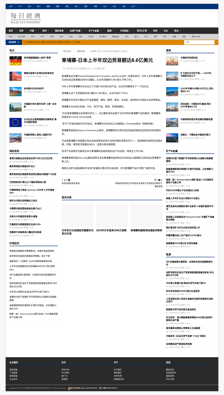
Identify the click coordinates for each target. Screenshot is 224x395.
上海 (10, 6)
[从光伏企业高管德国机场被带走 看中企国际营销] (15, 122)
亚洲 (61, 37)
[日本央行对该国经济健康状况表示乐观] (78, 215)
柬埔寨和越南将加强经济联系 (146, 230)
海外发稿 (13, 369)
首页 (11, 30)
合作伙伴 (118, 376)
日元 (146, 37)
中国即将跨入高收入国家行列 (38, 134)
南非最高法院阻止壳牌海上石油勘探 (183, 328)
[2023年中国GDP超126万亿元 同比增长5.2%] (172, 91)
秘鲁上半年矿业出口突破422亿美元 (183, 198)
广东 (19, 6)
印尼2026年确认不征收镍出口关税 (182, 190)
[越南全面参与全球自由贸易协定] (15, 76)
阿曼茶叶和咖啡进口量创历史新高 (25, 232)
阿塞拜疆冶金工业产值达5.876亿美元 (183, 235)
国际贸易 (59, 30)
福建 (48, 6)
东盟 (51, 37)
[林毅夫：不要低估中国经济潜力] (172, 137)
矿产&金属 (94, 30)
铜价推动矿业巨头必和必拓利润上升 (183, 227)
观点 (176, 30)
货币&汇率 (142, 30)
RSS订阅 (170, 379)
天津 (123, 6)
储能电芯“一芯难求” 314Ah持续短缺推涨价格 (30, 261)
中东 (42, 37)
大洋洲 (90, 37)
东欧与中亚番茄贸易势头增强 (23, 216)
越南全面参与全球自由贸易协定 (39, 73)
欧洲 (71, 37)
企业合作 (13, 379)
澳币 (155, 37)
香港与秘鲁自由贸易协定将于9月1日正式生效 (30, 158)
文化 (166, 30)
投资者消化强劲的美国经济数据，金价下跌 (29, 256)
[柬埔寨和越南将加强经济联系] (146, 215)
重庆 (86, 6)
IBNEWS (65, 369)
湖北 (67, 6)
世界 (21, 30)
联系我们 (118, 373)
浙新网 (65, 379)
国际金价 (115, 37)
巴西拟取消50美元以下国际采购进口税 (27, 182)
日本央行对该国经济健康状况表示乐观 (77, 232)
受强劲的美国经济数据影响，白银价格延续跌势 (31, 251)
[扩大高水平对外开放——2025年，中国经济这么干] (172, 76)
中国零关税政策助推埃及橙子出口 (25, 208)
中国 (32, 30)
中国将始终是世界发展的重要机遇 (197, 119)
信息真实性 (171, 373)
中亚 (32, 37)
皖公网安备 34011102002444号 (84, 388)
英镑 (184, 37)
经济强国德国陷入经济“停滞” (38, 57)
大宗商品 (124, 30)
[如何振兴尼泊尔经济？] (15, 91)
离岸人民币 (196, 37)
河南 (95, 6)
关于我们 (118, 369)
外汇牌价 (102, 37)
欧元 (136, 37)
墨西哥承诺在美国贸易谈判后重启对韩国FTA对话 (32, 174)
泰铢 (174, 37)
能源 (109, 30)
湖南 (57, 6)
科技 (155, 30)
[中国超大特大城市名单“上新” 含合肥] (15, 107)
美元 (127, 37)
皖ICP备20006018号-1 (108, 388)
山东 (105, 6)
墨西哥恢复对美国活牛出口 (22, 166)
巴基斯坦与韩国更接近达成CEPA (25, 224)
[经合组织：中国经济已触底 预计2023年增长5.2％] (172, 107)
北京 (114, 6)
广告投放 (13, 373)
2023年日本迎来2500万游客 (111, 230)
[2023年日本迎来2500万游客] (112, 215)
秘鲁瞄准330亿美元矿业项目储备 (181, 243)
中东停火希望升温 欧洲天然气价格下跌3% (29, 292)
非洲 (10, 37)
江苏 (29, 6)
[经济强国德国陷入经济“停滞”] (15, 60)
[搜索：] (199, 42)
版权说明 (170, 376)
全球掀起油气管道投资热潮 (179, 344)
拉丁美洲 (21, 37)
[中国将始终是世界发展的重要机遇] (172, 122)
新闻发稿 (13, 376)
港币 (165, 37)
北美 (80, 37)
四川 (76, 6)
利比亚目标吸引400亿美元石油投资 (183, 291)
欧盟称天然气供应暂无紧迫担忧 (181, 309)
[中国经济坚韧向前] (172, 60)
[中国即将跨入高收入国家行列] (15, 137)
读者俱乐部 (119, 379)
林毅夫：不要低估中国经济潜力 (195, 134)
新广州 (65, 376)
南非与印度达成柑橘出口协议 (23, 200)
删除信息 (170, 369)
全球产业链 (75, 30)
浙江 (38, 6)
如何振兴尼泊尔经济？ (34, 88)
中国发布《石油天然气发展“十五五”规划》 (186, 336)
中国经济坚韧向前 (189, 57)
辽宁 (133, 6)
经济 (44, 30)
